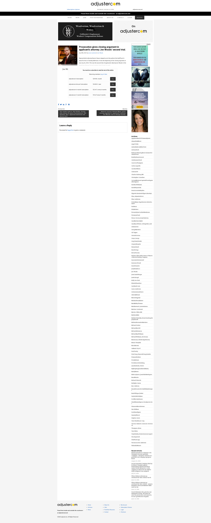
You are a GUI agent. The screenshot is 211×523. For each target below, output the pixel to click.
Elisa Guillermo (135, 199)
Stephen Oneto (135, 418)
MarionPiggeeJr (135, 297)
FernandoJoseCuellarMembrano (140, 212)
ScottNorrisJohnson (137, 399)
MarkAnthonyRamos (137, 300)
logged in (70, 130)
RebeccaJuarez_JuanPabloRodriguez (141, 374)
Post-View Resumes (96, 18)
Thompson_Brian (136, 428)
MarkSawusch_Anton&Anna (139, 306)
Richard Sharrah (136, 380)
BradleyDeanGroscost (137, 157)
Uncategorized (135, 437)
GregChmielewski (136, 241)
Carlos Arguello (135, 166)
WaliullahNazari (136, 445)
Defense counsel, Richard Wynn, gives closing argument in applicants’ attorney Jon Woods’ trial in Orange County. (113, 113)
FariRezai (134, 206)
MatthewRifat (135, 315)
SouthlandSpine (136, 412)
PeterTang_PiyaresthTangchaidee (141, 354)
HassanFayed (135, 247)
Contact (120, 18)
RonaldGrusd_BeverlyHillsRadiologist (142, 389)
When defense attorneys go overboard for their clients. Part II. (141, 476)
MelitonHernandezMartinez (139, 322)
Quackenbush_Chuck (137, 366)
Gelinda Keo (134, 226)
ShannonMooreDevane (138, 406)
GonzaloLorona (135, 235)
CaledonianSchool (136, 160)
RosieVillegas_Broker (137, 393)
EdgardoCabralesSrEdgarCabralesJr (141, 193)
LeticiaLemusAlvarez (137, 292)
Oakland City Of (135, 348)
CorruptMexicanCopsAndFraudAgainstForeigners (142, 181)
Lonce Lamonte (92, 53)
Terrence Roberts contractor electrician (142, 424)
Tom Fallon (134, 431)
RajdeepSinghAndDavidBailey (140, 368)
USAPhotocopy (135, 439)
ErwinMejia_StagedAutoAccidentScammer (141, 202)
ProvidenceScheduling (138, 363)
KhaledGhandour (136, 283)
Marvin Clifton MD (136, 312)
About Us (110, 18)
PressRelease (135, 360)
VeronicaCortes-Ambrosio (138, 442)
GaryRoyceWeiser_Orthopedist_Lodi (141, 224)
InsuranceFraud (136, 263)
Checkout (123, 512)
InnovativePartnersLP (137, 260)
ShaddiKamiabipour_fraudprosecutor (141, 402)
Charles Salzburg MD (137, 174)
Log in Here (104, 74)
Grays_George (135, 238)
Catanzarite (134, 171)
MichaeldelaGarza (136, 331)
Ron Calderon (135, 386)
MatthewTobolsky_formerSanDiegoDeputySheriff (142, 318)
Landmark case (135, 286)
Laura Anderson (136, 289)
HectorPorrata (135, 253)
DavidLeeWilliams (136, 184)
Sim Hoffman (135, 409)
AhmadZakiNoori (136, 141)
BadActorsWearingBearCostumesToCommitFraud (141, 153)
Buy (113, 79)
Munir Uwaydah (136, 342)
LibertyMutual (135, 295)
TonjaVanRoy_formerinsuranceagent (141, 434)
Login (130, 18)
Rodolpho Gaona (136, 383)
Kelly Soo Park (135, 280)
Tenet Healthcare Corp (137, 421)
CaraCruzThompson (137, 163)
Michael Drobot (135, 325)
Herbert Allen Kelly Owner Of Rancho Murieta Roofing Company (141, 256)
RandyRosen (135, 371)
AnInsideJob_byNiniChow (138, 147)
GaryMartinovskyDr (137, 221)
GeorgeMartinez (136, 229)
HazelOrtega (134, 250)
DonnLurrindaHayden (137, 190)
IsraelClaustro (135, 266)
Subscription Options (73, 9)
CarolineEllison (135, 168)
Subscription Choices (126, 507)
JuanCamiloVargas (136, 274)
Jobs (84, 18)
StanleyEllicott (135, 415)
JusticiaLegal (135, 277)
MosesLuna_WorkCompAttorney (140, 339)
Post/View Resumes (109, 509)
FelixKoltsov (134, 209)
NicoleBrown (135, 345)
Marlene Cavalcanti (137, 309)
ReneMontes (135, 377)
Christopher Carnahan (138, 177)
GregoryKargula (136, 244)
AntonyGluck (135, 150)
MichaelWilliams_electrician (139, 337)
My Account (124, 505)
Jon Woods (100, 53)
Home (70, 18)
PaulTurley (134, 351)
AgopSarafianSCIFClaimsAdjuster (140, 138)
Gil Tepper (134, 232)
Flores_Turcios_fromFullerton (140, 218)
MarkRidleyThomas (137, 303)
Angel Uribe (134, 144)
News (77, 18)
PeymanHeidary (136, 357)
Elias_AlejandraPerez (137, 196)
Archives (140, 17)
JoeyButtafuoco (135, 268)
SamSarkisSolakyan (137, 396)
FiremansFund (135, 215)
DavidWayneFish (136, 187)
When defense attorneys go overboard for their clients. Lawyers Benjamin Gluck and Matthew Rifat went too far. (141, 485)
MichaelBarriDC (136, 328)
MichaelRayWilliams (137, 334)
